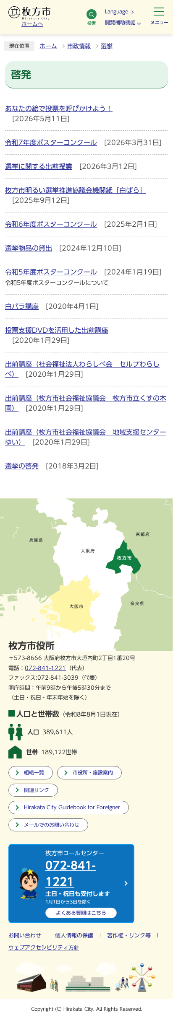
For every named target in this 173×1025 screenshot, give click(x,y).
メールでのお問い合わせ (51, 825)
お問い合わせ (24, 935)
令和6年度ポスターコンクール (51, 224)
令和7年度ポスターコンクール (51, 142)
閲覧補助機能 (120, 22)
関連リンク (36, 790)
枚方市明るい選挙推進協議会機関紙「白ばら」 (75, 190)
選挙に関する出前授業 (38, 166)
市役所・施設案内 (93, 772)
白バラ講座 (22, 306)
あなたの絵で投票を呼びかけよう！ (59, 108)
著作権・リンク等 (129, 935)
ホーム (48, 46)
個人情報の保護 (74, 935)
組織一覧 (34, 772)
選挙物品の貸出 (28, 248)
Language (116, 11)
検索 (91, 23)
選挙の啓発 (22, 466)
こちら (81, 912)
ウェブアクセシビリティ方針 (43, 947)
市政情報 (79, 46)
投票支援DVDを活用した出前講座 (56, 330)
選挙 (107, 46)
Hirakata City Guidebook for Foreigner (72, 807)
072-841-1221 (45, 668)
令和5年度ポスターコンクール (51, 272)
